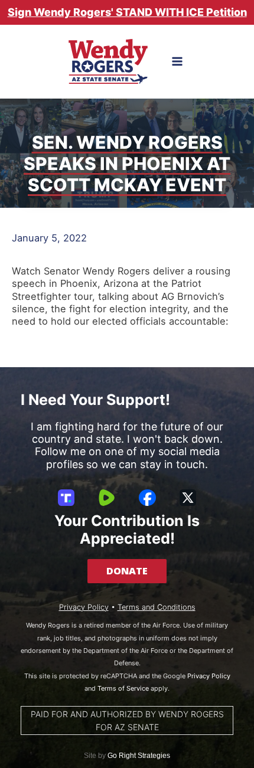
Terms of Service (123, 688)
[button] (127, 571)
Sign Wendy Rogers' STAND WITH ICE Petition (127, 12)
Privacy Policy (84, 607)
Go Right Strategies (139, 755)
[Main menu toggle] (177, 61)
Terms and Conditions (157, 607)
